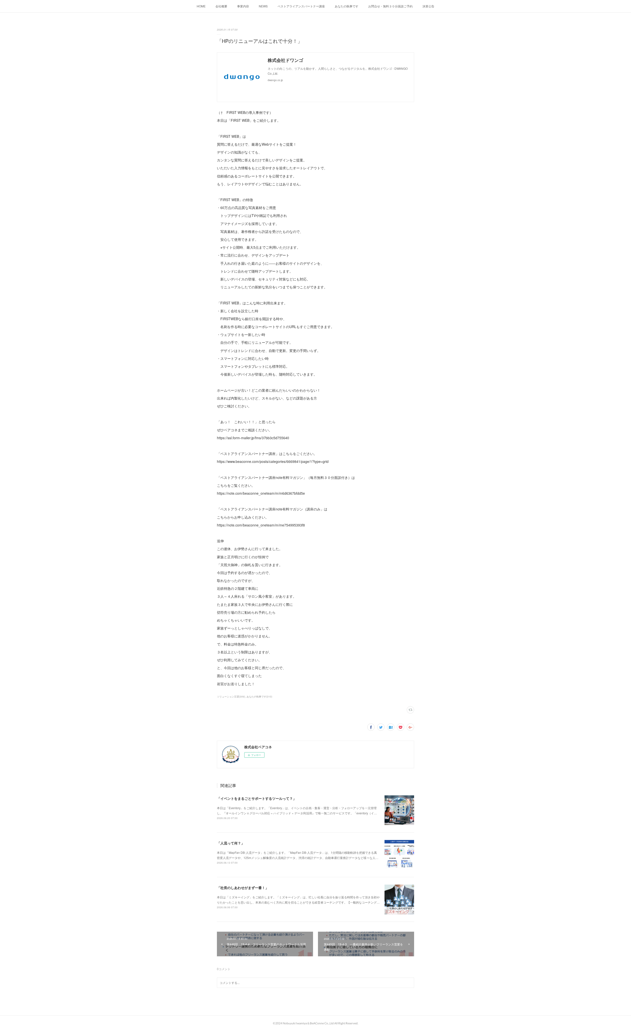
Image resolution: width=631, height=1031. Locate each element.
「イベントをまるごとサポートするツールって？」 (256, 798)
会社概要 (221, 6)
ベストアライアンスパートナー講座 (301, 6)
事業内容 (243, 6)
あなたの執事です (346, 6)
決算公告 (428, 6)
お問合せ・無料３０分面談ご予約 (390, 6)
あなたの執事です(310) (259, 696)
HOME (201, 6)
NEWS (263, 6)
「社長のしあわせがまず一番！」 (243, 887)
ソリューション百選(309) (231, 696)
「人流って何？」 (231, 842)
